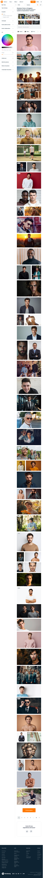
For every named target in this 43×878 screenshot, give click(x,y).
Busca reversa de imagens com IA (5, 862)
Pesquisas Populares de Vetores (16, 858)
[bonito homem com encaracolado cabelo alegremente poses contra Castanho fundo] (33, 466)
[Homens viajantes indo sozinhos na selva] (29, 523)
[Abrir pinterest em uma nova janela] (18, 873)
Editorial (21, 1)
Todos (4, 14)
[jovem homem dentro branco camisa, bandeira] (29, 625)
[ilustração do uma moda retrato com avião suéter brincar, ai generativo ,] (24, 272)
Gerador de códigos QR (4, 867)
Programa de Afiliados (16, 856)
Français (38, 857)
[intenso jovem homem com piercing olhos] (29, 288)
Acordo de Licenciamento (17, 851)
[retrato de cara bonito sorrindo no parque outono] (29, 136)
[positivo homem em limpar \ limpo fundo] (29, 42)
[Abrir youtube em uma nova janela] (23, 873)
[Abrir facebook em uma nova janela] (13, 873)
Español (38, 852)
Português (39, 854)
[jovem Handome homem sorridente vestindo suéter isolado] (21, 466)
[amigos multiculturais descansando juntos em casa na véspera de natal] (29, 369)
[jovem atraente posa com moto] (29, 796)
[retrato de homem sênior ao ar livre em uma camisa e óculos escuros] (29, 420)
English (38, 850)
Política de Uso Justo (36, 875)
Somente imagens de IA (7, 15)
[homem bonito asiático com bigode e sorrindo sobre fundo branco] (29, 595)
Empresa (3, 855)
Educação (3, 857)
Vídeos (15, 1)
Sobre (27, 855)
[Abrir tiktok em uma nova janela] (20, 873)
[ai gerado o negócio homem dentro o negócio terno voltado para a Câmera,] (21, 167)
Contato (27, 853)
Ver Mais (36, 22)
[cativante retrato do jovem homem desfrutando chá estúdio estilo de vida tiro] (20, 556)
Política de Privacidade (37, 874)
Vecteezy (3, 852)
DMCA (15, 853)
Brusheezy (4, 850)
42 (36, 817)
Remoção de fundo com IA (4, 865)
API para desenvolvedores (5, 860)
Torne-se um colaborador (28, 857)
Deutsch (38, 855)
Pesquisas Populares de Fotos (16, 862)
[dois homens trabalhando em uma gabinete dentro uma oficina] (29, 91)
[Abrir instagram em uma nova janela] (14, 873)
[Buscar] (37, 5)
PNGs (34, 31)
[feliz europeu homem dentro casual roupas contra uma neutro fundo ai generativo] (21, 494)
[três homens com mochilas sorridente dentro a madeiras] (29, 453)
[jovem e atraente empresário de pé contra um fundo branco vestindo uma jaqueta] (34, 350)
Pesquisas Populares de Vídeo (16, 865)
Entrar (38, 1)
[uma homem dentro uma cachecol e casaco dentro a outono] (33, 211)
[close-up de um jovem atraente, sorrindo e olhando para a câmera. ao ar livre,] (29, 386)
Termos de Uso (30, 874)
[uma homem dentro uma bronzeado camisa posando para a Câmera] (29, 541)
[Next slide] (39, 31)
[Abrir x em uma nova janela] (22, 873)
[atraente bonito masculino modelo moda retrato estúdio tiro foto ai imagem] (29, 640)
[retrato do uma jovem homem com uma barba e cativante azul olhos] (22, 350)
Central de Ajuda (28, 851)
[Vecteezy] (2, 2)
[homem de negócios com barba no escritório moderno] (34, 737)
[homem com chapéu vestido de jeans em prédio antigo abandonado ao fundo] (29, 437)
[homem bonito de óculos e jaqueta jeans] (29, 225)
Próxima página (29, 810)
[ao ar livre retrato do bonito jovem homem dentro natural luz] (29, 579)
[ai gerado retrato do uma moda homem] (20, 319)
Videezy (3, 854)
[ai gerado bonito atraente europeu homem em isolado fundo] (29, 305)
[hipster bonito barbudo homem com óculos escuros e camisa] (33, 494)
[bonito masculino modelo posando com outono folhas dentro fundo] (29, 657)
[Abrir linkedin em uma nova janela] (16, 873)
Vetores (5, 1)
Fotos (10, 1)
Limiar (3, 52)
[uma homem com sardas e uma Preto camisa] (20, 567)
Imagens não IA (6, 17)
